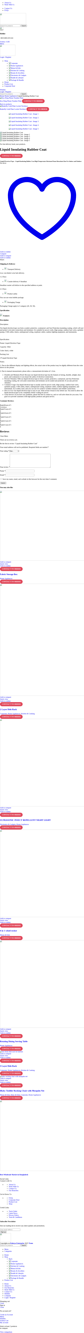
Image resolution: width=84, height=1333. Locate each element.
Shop (10, 1204)
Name (2, 471)
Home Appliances (17, 66)
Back (10, 1259)
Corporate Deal (14, 1200)
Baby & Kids (15, 1095)
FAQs (11, 1198)
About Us (12, 1185)
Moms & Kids (16, 68)
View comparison (6, 1332)
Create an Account (6, 1315)
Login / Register (10, 1298)
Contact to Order (33, 101)
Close (2, 1303)
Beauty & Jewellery (17, 73)
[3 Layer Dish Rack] (11, 1052)
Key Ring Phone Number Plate (11, 101)
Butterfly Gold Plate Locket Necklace (13, 109)
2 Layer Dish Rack (8, 709)
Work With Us (14, 1187)
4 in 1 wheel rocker (8, 931)
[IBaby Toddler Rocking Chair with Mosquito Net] (13, 1076)
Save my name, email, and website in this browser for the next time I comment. (30, 479)
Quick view (4, 564)
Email (2, 475)
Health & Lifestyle (17, 78)
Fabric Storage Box (9, 574)
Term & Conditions (15, 1217)
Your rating (4, 451)
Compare (7, 1296)
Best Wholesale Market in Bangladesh (14, 1175)
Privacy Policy (14, 1215)
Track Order (13, 1211)
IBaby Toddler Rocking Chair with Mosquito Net (22, 1091)
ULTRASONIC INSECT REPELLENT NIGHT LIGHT (25, 820)
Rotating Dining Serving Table (13, 1041)
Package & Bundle (17, 80)
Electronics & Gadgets (18, 75)
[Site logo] (13, 24)
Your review (5, 467)
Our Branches (13, 1190)
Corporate (14, 63)
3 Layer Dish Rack (8, 1066)
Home (2, 96)
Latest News (13, 1213)
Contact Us (13, 1188)
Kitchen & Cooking (17, 70)
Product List (13, 1202)
